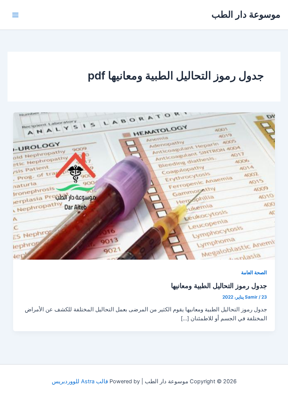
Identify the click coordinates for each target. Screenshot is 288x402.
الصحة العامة (254, 272)
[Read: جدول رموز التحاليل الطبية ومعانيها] (144, 185)
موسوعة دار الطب (246, 14)
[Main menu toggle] (15, 15)
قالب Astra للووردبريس (80, 381)
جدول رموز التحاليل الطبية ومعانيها (219, 285)
